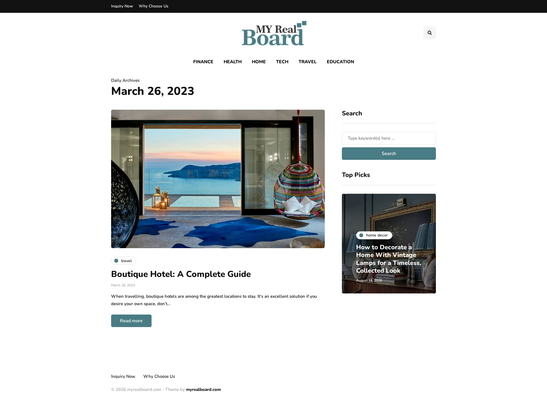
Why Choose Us (153, 6)
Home (259, 62)
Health (233, 62)
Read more (131, 321)
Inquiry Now (122, 6)
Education (340, 62)
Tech (282, 62)
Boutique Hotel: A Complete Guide (181, 274)
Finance (203, 62)
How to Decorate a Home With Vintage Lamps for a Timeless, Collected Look (388, 259)
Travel (308, 62)
